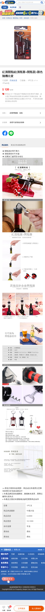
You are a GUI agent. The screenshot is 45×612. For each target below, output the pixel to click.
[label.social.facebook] (5, 133)
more (40, 549)
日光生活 (13, 80)
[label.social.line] (11, 133)
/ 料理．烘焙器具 (24, 18)
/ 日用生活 (9, 18)
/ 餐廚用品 (15, 18)
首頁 (3, 18)
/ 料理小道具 (33, 18)
